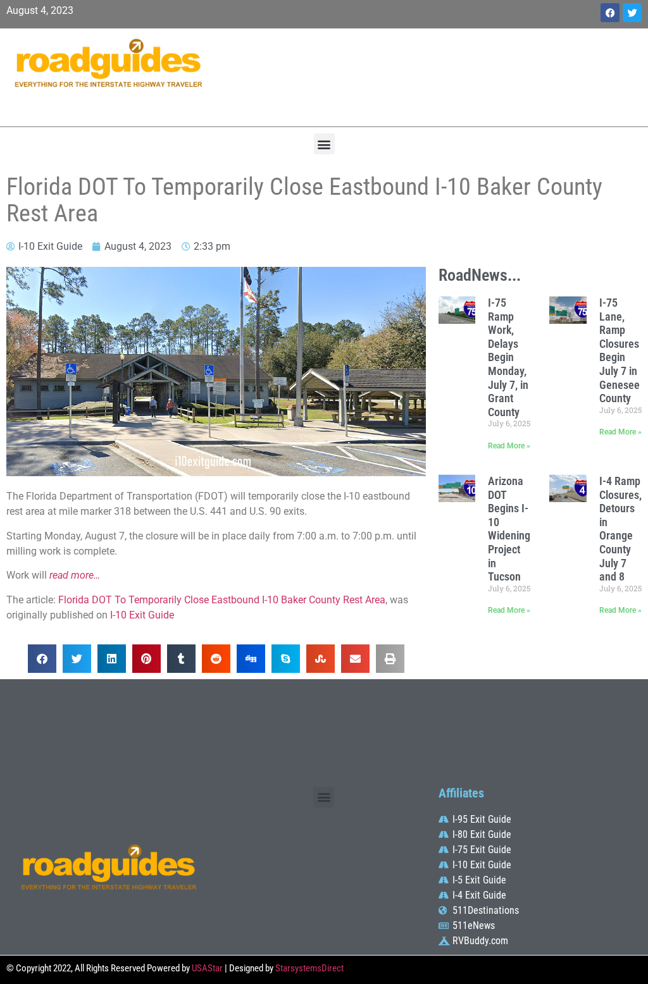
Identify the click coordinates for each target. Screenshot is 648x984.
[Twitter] (632, 12)
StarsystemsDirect (309, 968)
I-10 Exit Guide (142, 615)
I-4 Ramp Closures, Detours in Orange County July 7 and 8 (620, 528)
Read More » (509, 445)
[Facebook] (610, 12)
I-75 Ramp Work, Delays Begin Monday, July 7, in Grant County (508, 357)
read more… (74, 575)
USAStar (207, 968)
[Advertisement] (432, 76)
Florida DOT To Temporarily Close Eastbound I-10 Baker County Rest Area (221, 600)
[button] (324, 143)
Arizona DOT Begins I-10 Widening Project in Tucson (509, 528)
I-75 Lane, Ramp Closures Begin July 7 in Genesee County (619, 350)
